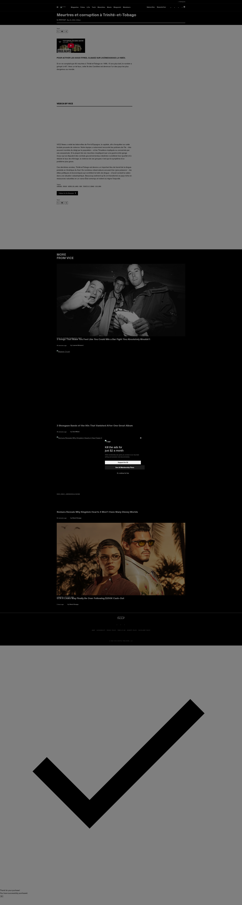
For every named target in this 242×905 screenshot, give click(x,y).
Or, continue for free (123, 473)
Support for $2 (123, 462)
